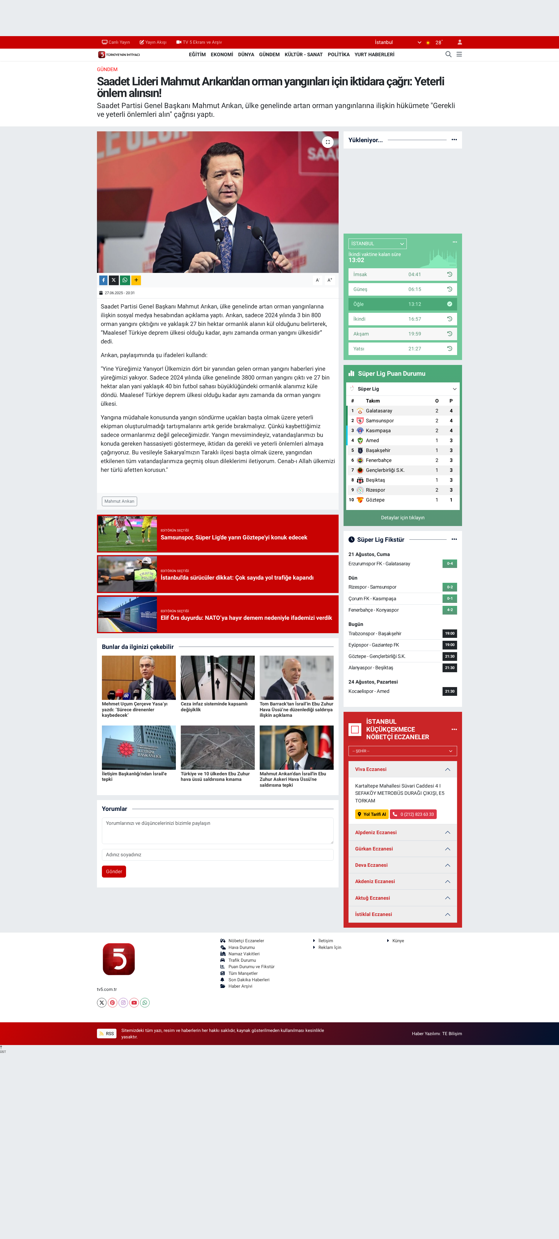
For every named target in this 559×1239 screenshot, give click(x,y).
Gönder (114, 871)
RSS (109, 1033)
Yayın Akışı (156, 42)
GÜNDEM (269, 54)
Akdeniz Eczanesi (375, 881)
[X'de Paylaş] (114, 280)
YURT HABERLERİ (375, 54)
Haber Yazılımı (426, 1033)
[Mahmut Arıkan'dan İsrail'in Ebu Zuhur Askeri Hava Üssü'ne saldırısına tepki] (297, 747)
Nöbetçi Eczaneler (246, 940)
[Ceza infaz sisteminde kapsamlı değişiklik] (218, 677)
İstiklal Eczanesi (373, 914)
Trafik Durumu (242, 960)
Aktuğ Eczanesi (372, 898)
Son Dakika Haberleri (249, 979)
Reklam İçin (330, 947)
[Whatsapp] (145, 1002)
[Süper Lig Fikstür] (454, 539)
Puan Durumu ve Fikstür (252, 966)
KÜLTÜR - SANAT (304, 54)
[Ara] (448, 55)
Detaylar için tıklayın (402, 517)
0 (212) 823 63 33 (416, 814)
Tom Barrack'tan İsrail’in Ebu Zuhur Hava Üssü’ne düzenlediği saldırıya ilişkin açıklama (296, 709)
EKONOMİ (222, 54)
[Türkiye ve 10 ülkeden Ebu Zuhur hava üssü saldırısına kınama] (218, 747)
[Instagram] (123, 1002)
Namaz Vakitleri (244, 953)
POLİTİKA (339, 54)
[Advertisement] (403, 189)
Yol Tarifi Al (375, 814)
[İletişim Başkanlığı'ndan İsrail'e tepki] (139, 747)
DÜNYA (246, 54)
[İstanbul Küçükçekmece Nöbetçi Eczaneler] (454, 729)
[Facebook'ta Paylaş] (103, 280)
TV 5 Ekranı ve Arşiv (202, 42)
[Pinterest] (112, 1002)
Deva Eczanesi (371, 865)
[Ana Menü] (459, 55)
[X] (102, 1002)
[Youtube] (134, 1002)
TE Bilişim (452, 1033)
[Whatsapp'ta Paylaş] (125, 280)
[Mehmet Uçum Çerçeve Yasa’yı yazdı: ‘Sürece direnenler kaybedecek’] (139, 677)
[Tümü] (454, 140)
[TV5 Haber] (119, 54)
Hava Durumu (242, 947)
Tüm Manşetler (243, 973)
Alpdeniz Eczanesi (376, 832)
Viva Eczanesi (371, 769)
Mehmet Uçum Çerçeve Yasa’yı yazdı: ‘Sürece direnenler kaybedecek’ (134, 709)
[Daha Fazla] (136, 280)
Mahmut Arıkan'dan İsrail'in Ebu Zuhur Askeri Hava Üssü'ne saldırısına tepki (293, 779)
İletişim (326, 940)
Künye (398, 940)
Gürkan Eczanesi (374, 849)
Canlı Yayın (119, 42)
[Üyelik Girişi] (457, 42)
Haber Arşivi (240, 986)
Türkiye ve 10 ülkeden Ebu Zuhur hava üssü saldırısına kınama (215, 776)
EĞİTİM (197, 54)
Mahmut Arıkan (119, 501)
